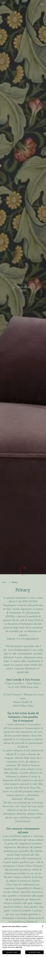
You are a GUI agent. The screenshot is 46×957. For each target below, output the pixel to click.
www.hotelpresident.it (27, 639)
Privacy (15, 582)
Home (4, 582)
